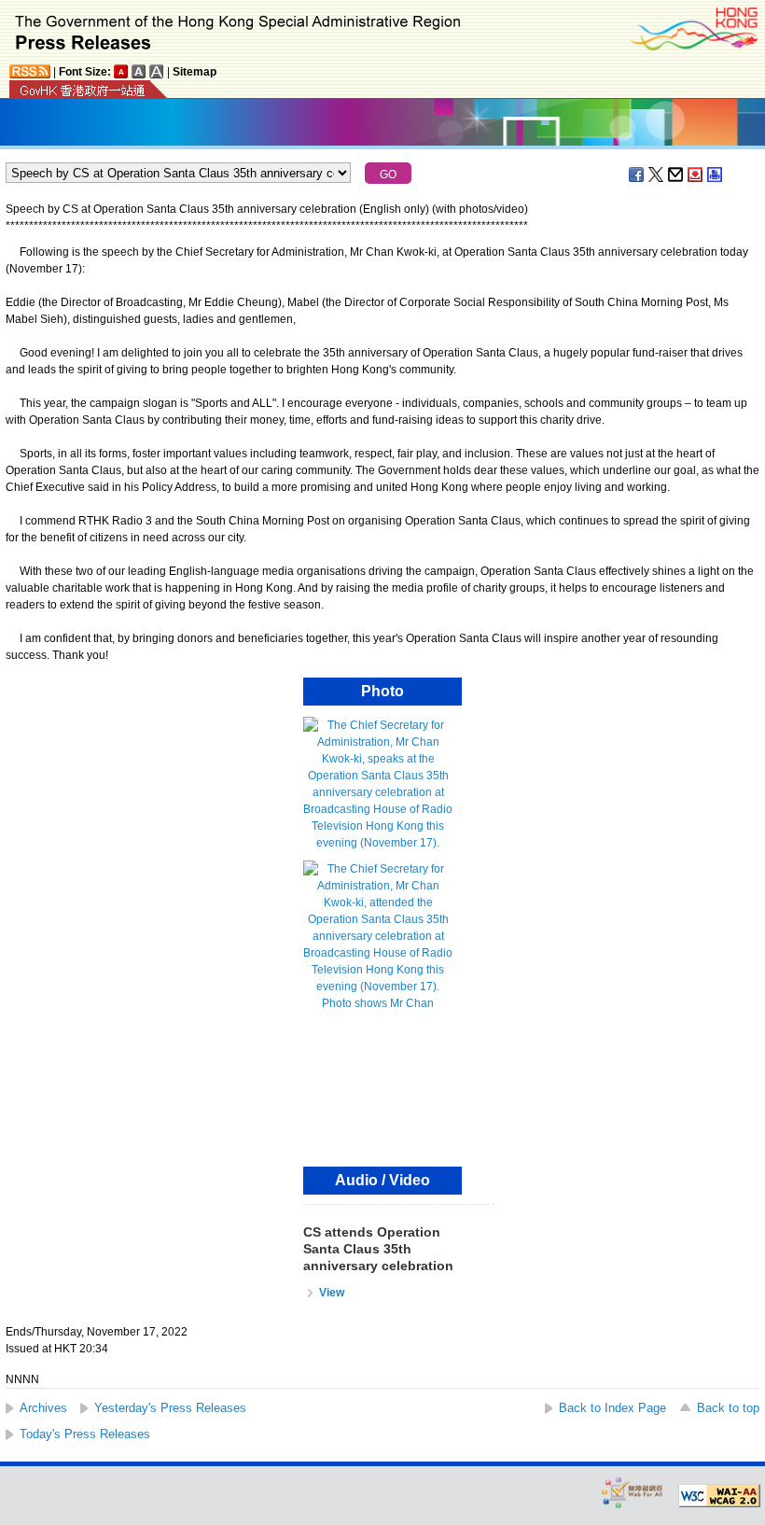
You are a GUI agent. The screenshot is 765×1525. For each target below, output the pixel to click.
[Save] (696, 174)
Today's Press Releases (85, 1434)
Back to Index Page (612, 1408)
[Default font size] (121, 71)
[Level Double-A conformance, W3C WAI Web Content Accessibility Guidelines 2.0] (719, 1496)
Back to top (728, 1408)
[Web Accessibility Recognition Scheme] (632, 1492)
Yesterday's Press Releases (170, 1408)
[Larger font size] (139, 71)
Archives (43, 1408)
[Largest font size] (156, 71)
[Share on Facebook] (637, 174)
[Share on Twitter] (656, 174)
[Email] (676, 174)
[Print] (715, 174)
